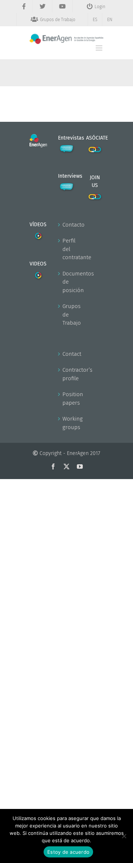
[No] (123, 836)
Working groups (67, 423)
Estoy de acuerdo (68, 852)
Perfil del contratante (67, 249)
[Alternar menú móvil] (99, 48)
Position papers (67, 398)
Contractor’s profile (67, 374)
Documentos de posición (67, 282)
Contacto (67, 224)
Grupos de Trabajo (67, 314)
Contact (67, 354)
